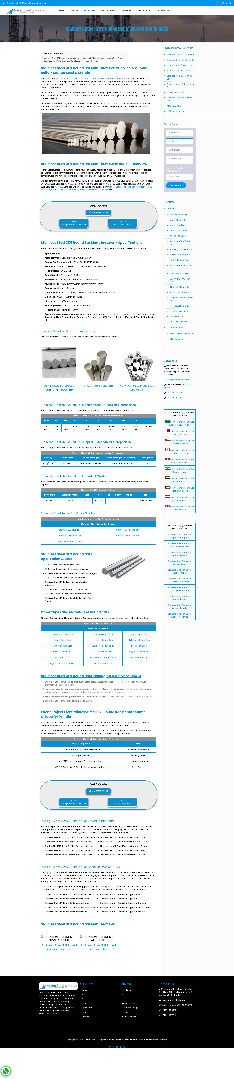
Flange (124, 999)
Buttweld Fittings (128, 1003)
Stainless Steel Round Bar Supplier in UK (182, 508)
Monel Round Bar (177, 225)
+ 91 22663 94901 (169, 1010)
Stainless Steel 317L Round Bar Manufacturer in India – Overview (71, 61)
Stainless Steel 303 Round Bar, (121, 186)
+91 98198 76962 (13, 3)
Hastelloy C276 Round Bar (182, 249)
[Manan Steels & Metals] (25, 11)
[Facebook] (219, 2)
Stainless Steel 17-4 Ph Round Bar (180, 85)
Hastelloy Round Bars (103, 640)
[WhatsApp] (215, 2)
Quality (85, 1003)
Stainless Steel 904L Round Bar (179, 77)
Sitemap (85, 1017)
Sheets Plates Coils (129, 1017)
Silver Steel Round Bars (102, 663)
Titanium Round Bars (103, 634)
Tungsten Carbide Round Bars (62, 663)
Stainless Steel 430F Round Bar (179, 99)
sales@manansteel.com (36, 3)
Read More (52, 1013)
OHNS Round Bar (177, 316)
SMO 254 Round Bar (179, 260)
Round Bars (126, 990)
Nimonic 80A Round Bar (180, 292)
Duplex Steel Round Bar (180, 254)
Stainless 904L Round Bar (70, 541)
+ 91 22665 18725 (169, 1015)
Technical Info (88, 1008)
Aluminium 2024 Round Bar (180, 267)
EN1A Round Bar (176, 339)
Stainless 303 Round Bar (70, 530)
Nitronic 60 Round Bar (180, 287)
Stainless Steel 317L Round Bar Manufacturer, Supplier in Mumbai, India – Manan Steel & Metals (85, 58)
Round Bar (171, 208)
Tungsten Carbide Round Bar (181, 299)
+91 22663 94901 (174, 392)
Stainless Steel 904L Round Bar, (93, 189)
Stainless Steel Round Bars (62, 634)
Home (84, 990)
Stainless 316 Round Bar (70, 535)
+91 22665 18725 (173, 397)
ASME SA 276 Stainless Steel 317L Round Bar (59, 388)
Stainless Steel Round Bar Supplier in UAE (182, 480)
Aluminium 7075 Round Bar (180, 280)
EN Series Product (175, 327)
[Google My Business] (230, 2)
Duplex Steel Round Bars (103, 646)
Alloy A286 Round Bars (139, 651)
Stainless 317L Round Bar (127, 535)
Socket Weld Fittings (129, 1008)
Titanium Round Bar (179, 230)
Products (85, 999)
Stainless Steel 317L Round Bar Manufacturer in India (97, 78)
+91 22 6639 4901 (122, 224)
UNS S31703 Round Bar (98, 386)
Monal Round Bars (139, 634)
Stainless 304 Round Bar (127, 530)
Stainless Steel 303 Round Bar (180, 54)
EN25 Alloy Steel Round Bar (182, 333)
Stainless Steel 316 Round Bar (180, 65)
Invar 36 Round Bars (62, 651)
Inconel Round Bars (62, 640)
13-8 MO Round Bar (176, 92)
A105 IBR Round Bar (175, 111)
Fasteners (125, 1012)
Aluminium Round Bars (139, 657)
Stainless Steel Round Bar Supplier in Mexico (182, 461)
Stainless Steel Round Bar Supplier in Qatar (182, 433)
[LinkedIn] (226, 2)
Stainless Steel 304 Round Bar (181, 60)
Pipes (123, 994)
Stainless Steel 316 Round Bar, (65, 189)
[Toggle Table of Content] (122, 54)
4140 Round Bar (174, 106)
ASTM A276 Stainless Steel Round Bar (137, 388)
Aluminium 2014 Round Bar (180, 242)
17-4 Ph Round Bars (103, 651)
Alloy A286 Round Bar (179, 273)
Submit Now (176, 185)
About (84, 994)
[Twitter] (223, 2)
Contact (85, 1012)
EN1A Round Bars (62, 657)
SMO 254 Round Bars (62, 646)
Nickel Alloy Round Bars (139, 640)
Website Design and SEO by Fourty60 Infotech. (137, 1039)
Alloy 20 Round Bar (178, 220)
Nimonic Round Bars (139, 646)
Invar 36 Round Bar (178, 214)
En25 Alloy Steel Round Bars (103, 657)
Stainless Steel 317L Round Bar (181, 70)
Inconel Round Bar (178, 236)
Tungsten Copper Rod (180, 311)
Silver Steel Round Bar (180, 306)
